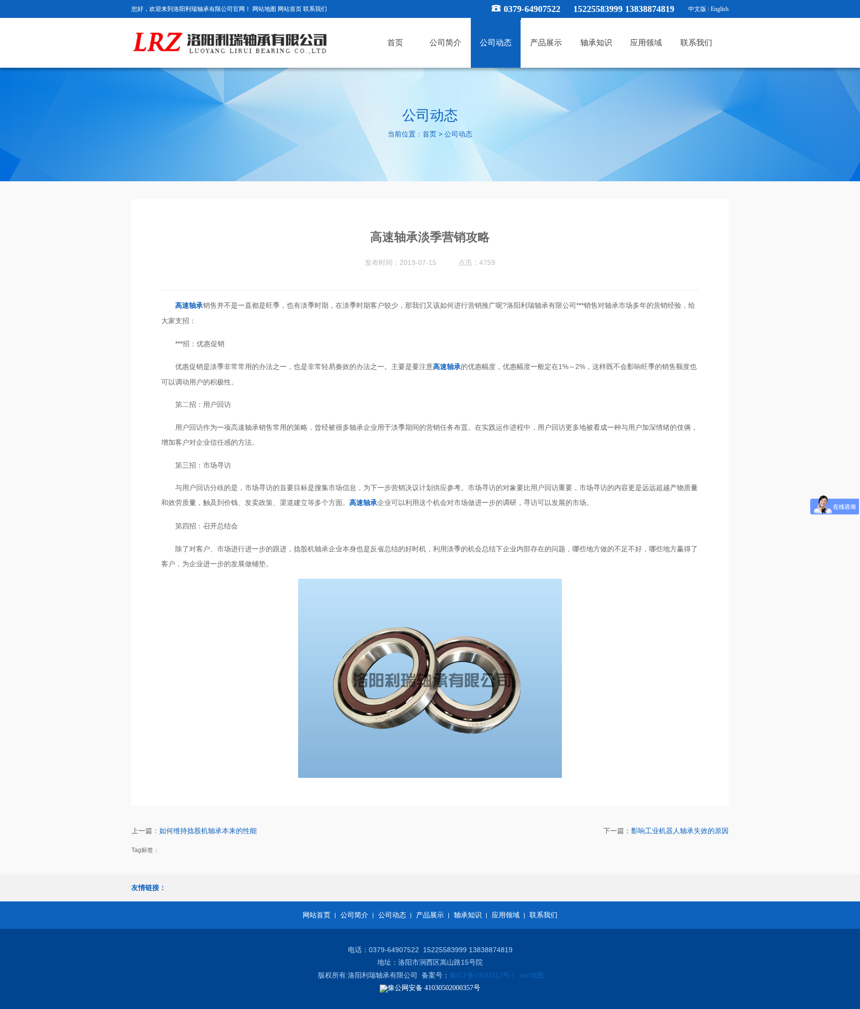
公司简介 (354, 915)
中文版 (697, 8)
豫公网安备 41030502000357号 (434, 988)
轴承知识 (468, 915)
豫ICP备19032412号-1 (482, 975)
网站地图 (264, 8)
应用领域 (506, 915)
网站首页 (290, 8)
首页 (429, 134)
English (720, 8)
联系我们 (315, 8)
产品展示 (430, 915)
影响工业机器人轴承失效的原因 (680, 831)
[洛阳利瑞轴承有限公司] (230, 43)
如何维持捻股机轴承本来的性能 (208, 831)
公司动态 (458, 134)
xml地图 (531, 975)
